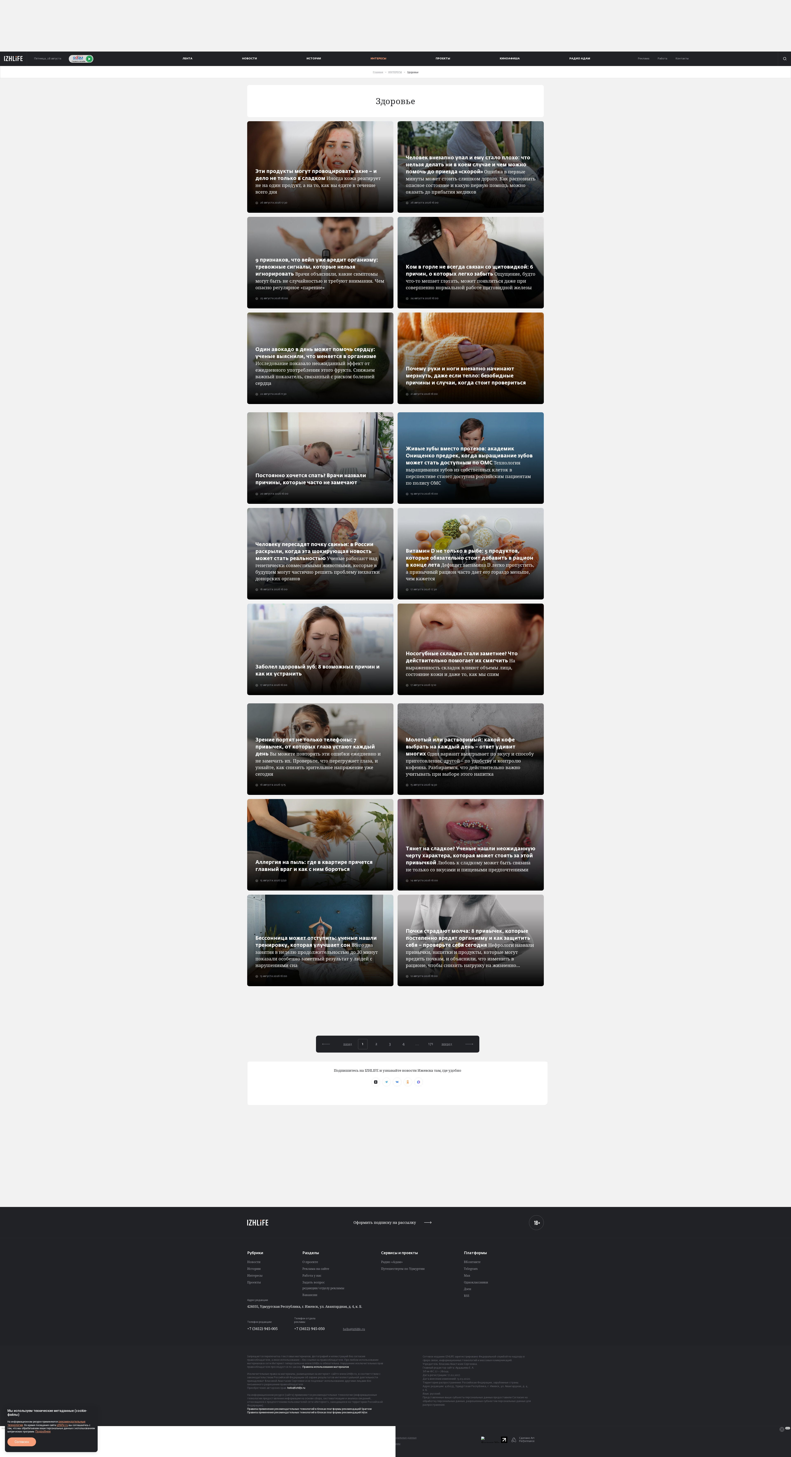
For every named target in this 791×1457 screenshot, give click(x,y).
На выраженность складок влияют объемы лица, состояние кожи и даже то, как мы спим (462, 664)
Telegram (471, 1269)
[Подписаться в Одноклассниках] (408, 1082)
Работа (662, 58)
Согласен (22, 1442)
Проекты (254, 1282)
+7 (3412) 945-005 (262, 1328)
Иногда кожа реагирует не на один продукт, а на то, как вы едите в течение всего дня (318, 182)
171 (430, 1044)
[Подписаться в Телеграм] (386, 1082)
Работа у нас (311, 1275)
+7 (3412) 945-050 (309, 1328)
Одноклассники (476, 1282)
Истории (254, 1269)
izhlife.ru (62, 1425)
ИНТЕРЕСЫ (378, 58)
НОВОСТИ (249, 58)
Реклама (643, 58)
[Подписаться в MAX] (418, 1082)
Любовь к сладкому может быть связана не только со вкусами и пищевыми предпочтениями (470, 859)
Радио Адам (579, 58)
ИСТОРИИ (314, 58)
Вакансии (309, 1295)
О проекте (310, 1262)
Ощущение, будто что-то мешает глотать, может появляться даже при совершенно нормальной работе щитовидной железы (470, 277)
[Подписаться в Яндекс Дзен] (375, 1082)
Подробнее (43, 1431)
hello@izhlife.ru (354, 1329)
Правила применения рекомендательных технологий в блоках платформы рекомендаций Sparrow (309, 1409)
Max (467, 1275)
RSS (466, 1296)
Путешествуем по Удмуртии (403, 1269)
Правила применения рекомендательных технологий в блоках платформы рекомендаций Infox (307, 1412)
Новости (253, 1262)
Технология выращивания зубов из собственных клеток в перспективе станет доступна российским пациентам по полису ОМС (469, 466)
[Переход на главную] (13, 59)
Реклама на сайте (315, 1269)
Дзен (467, 1289)
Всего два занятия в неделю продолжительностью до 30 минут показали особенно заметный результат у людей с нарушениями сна (316, 952)
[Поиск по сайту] (784, 59)
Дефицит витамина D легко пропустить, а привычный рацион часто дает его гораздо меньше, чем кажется (470, 565)
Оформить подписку (384, 1222)
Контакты (682, 58)
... (417, 1044)
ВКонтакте (472, 1262)
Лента (187, 58)
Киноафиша (510, 58)
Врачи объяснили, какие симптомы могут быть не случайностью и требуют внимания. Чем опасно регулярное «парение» (319, 274)
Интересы (254, 1275)
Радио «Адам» (392, 1262)
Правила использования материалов (325, 1367)
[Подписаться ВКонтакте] (397, 1082)
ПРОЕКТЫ (443, 58)
